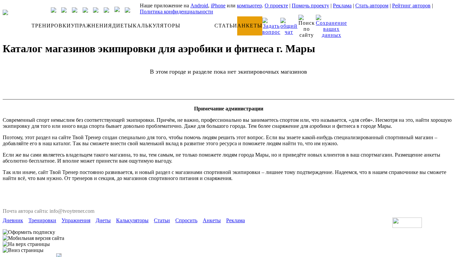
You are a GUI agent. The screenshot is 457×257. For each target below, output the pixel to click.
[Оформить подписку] (29, 232)
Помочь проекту (310, 5)
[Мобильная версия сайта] (33, 238)
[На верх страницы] (26, 244)
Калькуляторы (132, 220)
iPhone (218, 5)
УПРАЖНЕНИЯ (91, 25)
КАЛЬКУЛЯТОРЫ (156, 25)
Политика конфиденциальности (176, 11)
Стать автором (371, 5)
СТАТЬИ (225, 25)
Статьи (162, 220)
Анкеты (212, 220)
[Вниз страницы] (23, 250)
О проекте (276, 5)
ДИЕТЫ (122, 25)
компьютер (249, 5)
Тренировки (42, 220)
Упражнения (76, 220)
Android (199, 5)
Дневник (13, 220)
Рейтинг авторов (411, 5)
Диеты (103, 220)
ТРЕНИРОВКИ (51, 25)
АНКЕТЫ (249, 25)
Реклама (342, 5)
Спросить (186, 220)
